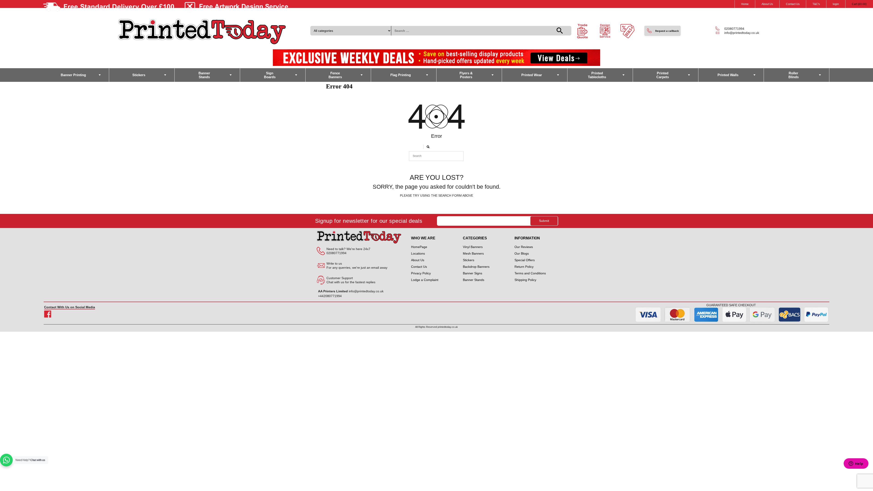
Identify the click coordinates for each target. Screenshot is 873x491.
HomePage (419, 247)
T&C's (816, 4)
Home (745, 4)
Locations (418, 253)
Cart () (859, 4)
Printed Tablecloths (597, 75)
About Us (767, 4)
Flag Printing (400, 75)
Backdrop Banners (476, 266)
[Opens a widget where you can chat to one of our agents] (855, 464)
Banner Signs (472, 273)
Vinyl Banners (473, 247)
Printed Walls (727, 75)
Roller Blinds (793, 75)
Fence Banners (335, 75)
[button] (662, 31)
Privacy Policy (421, 273)
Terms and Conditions (530, 273)
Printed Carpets (662, 75)
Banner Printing (73, 75)
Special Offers (524, 260)
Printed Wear (531, 75)
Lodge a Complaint (424, 280)
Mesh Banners (473, 253)
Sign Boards (270, 75)
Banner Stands (204, 75)
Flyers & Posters (466, 75)
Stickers (138, 75)
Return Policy (524, 266)
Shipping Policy (525, 280)
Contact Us (793, 4)
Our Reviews (523, 247)
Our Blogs (521, 253)
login (836, 4)
